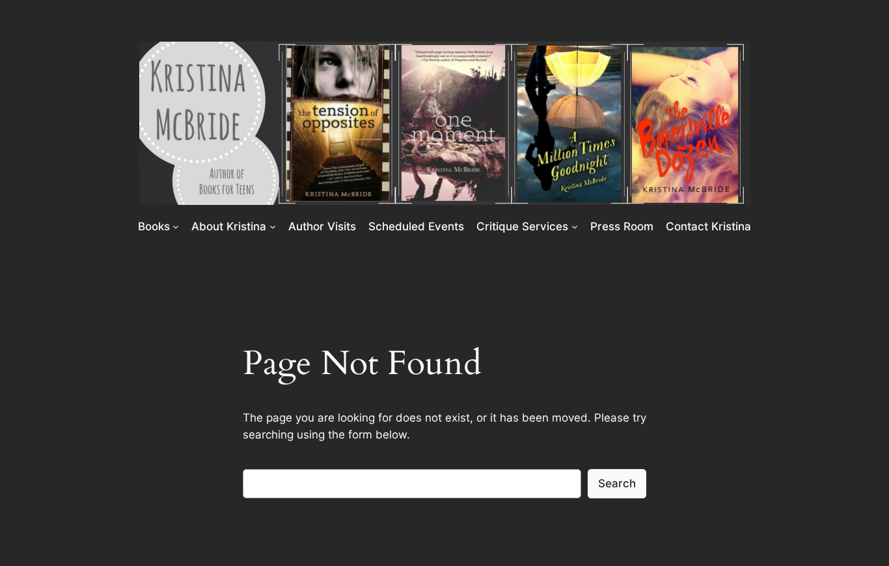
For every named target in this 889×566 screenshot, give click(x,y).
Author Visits (322, 226)
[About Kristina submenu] (272, 225)
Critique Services (522, 226)
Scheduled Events (416, 226)
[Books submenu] (175, 225)
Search (617, 483)
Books (154, 226)
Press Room (621, 226)
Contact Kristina (708, 226)
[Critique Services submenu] (574, 225)
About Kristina (228, 226)
